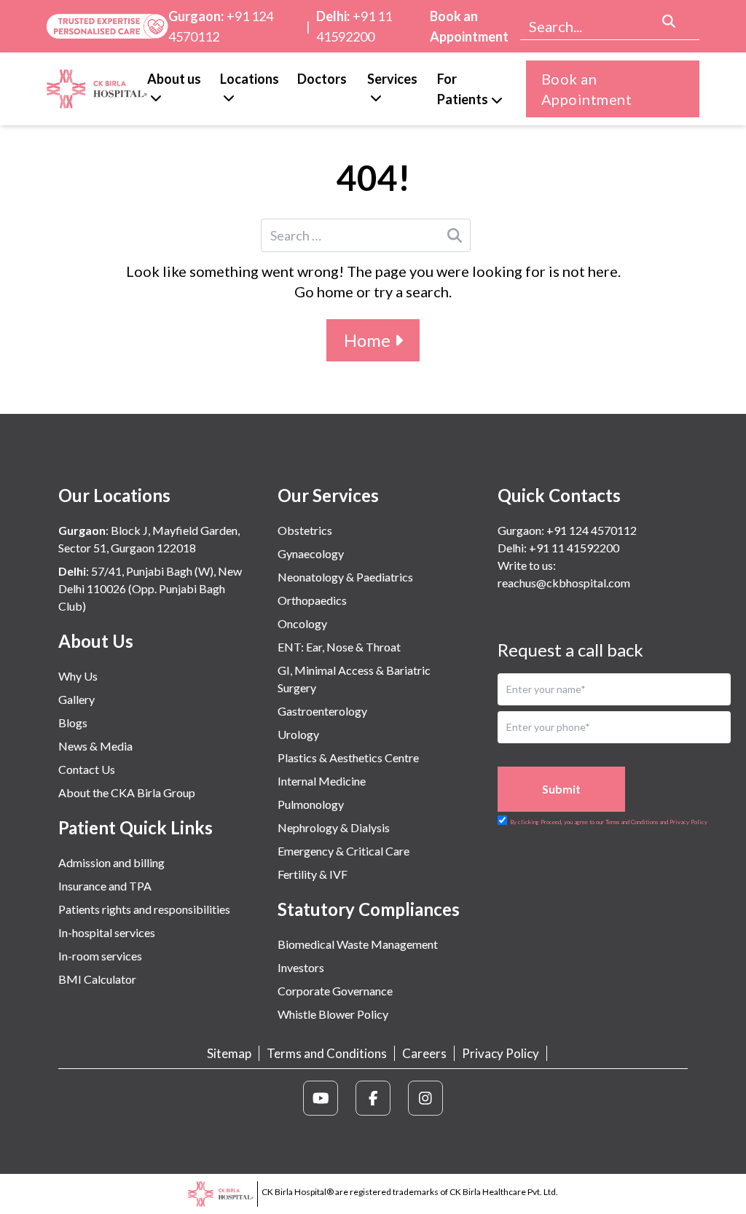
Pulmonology (311, 804)
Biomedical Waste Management (358, 944)
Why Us (78, 676)
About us (174, 79)
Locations (249, 79)
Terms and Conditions (327, 1053)
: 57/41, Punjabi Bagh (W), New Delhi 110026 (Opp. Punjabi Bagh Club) (150, 588)
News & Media (95, 746)
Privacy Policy (500, 1053)
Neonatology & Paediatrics (345, 577)
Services (392, 79)
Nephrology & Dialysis (334, 827)
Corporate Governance (335, 991)
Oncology (302, 623)
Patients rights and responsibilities (144, 909)
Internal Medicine (322, 781)
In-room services (100, 956)
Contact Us (86, 769)
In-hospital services (106, 932)
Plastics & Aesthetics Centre (348, 757)
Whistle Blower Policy (333, 1014)
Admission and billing (111, 862)
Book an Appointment (469, 26)
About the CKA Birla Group (126, 792)
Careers (424, 1053)
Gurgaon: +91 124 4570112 (567, 530)
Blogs (72, 722)
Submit (561, 789)
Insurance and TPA (105, 886)
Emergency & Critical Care (343, 851)
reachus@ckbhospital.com (564, 583)
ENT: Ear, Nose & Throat (339, 647)
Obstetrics (305, 530)
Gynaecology (311, 553)
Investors (301, 967)
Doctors (322, 79)
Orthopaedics (312, 600)
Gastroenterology (322, 711)
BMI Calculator (97, 979)
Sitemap (229, 1053)
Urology (298, 734)
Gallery (76, 699)
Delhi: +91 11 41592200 (558, 548)
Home (369, 340)
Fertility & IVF (313, 874)
